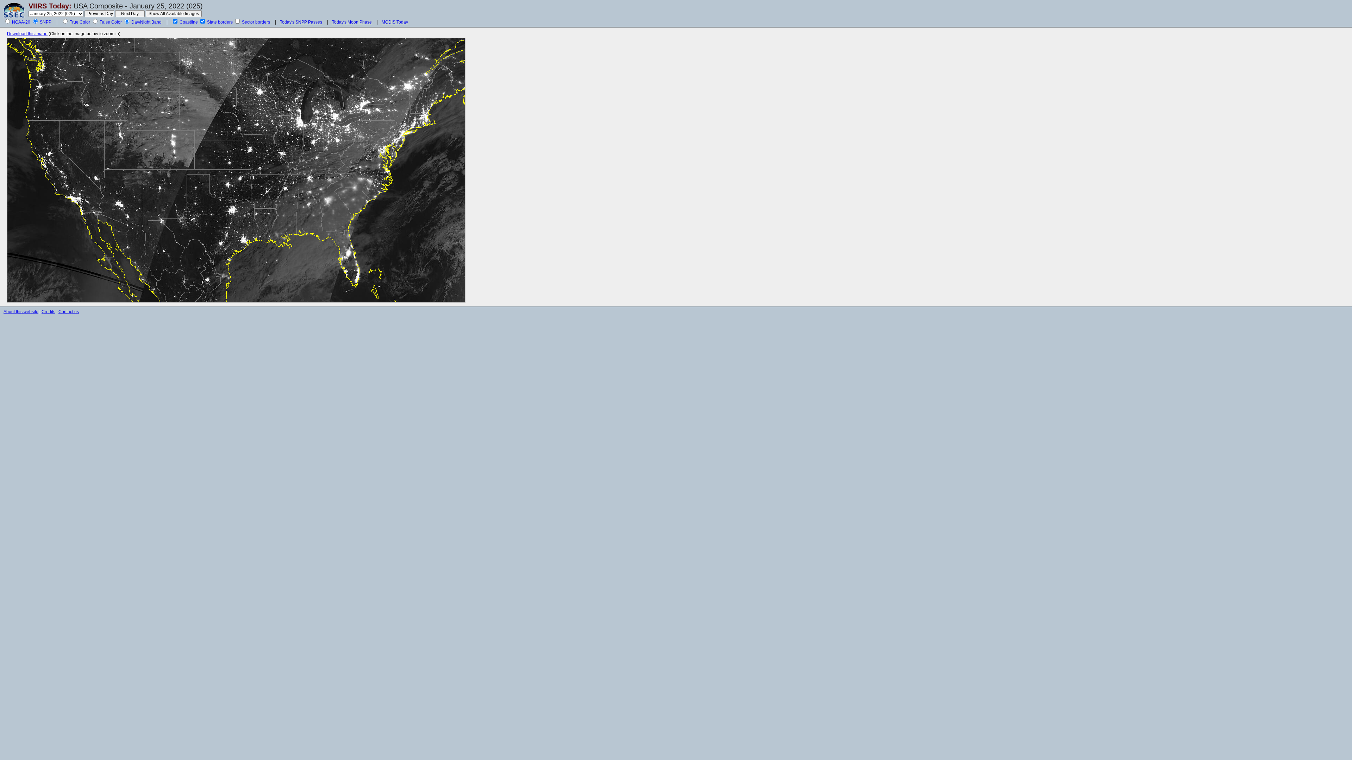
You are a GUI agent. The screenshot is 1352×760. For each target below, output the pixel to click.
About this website (21, 311)
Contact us (68, 311)
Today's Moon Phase (352, 22)
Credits (48, 311)
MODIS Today (395, 22)
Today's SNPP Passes (301, 22)
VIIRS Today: (50, 6)
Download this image (27, 33)
